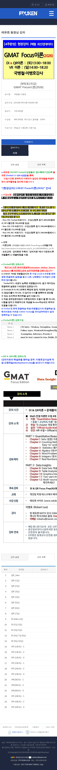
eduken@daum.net (39, 757)
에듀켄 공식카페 (22, 757)
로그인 (37, 5)
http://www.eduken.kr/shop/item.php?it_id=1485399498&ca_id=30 (27, 248)
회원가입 (51, 5)
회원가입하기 (17, 732)
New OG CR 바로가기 (13, 226)
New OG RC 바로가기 (13, 233)
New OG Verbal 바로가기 (14, 220)
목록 (15, 153)
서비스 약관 (50, 727)
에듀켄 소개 (7, 727)
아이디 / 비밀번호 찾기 (39, 732)
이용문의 (35, 727)
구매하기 (28, 142)
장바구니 (15, 147)
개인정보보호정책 (21, 727)
